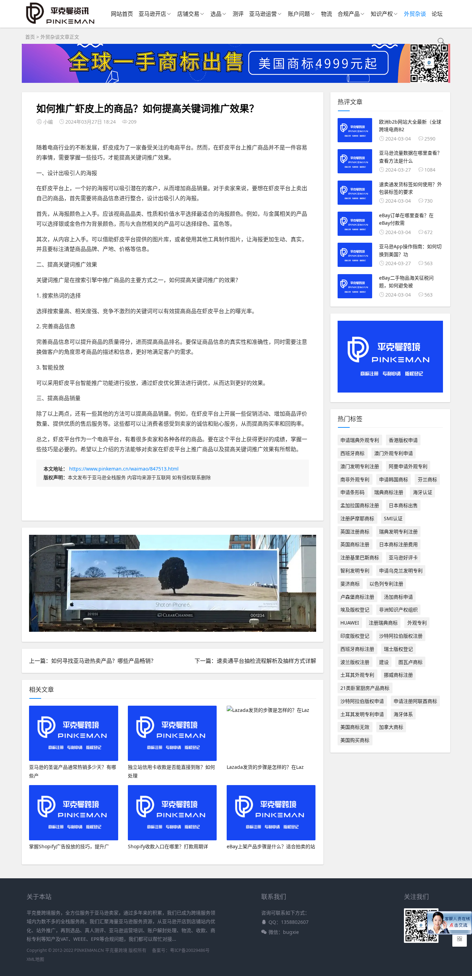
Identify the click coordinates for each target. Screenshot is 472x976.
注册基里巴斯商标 (359, 557)
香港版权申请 (403, 440)
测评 (238, 14)
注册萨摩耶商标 (357, 518)
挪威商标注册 (398, 674)
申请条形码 (352, 492)
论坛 (437, 14)
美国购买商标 (354, 740)
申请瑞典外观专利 (359, 440)
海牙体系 (403, 714)
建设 (384, 662)
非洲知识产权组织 (398, 609)
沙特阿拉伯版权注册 (401, 635)
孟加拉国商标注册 (359, 505)
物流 (326, 14)
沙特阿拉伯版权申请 (362, 701)
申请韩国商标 (393, 479)
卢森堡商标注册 (357, 596)
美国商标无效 (354, 727)
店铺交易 (188, 14)
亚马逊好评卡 (403, 557)
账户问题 (299, 14)
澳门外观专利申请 (393, 453)
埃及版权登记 (354, 609)
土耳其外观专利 (357, 674)
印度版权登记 (354, 635)
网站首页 (122, 14)
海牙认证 (422, 492)
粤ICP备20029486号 (190, 950)
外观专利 (417, 622)
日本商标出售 (403, 505)
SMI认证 (393, 518)
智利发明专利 (354, 570)
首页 (30, 36)
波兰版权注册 (354, 662)
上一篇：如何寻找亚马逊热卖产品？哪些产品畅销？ (92, 661)
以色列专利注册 (386, 583)
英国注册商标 (354, 531)
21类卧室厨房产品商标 (364, 688)
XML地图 (35, 959)
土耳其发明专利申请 (362, 714)
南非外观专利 (354, 479)
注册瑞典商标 (383, 622)
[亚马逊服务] (61, 23)
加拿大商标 (391, 727)
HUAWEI (349, 622)
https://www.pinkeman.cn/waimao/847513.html (124, 468)
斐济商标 (350, 583)
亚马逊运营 (263, 14)
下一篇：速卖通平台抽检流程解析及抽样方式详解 (255, 661)
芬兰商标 (427, 479)
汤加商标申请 (398, 596)
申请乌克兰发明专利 (401, 570)
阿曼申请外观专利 (408, 466)
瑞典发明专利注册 (398, 531)
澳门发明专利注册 (359, 466)
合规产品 (349, 14)
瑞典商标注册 (388, 492)
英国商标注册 (354, 544)
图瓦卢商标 (410, 662)
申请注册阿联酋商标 (415, 701)
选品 (215, 14)
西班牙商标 (352, 453)
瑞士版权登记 (398, 649)
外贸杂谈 (415, 14)
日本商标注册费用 (398, 544)
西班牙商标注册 (357, 649)
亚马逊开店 (152, 14)
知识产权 (382, 14)
